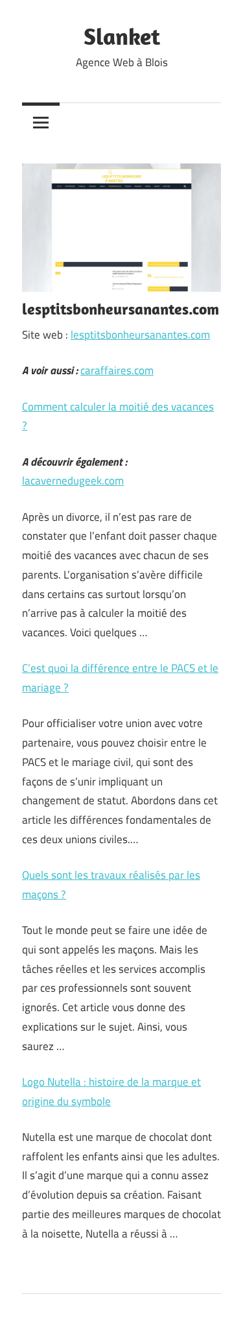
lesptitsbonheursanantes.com (140, 334)
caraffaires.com (117, 370)
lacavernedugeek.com (73, 480)
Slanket (122, 36)
